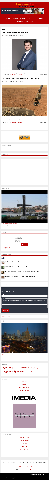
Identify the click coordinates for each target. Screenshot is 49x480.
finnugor (19, 368)
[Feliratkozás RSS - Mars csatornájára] (2, 128)
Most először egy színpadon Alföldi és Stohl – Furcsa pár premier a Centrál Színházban (22, 271)
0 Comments (19, 74)
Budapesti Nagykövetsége (24, 449)
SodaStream (15, 368)
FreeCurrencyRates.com (5, 316)
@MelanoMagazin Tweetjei (6, 284)
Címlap (4, 462)
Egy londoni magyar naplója (24, 438)
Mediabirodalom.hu (24, 384)
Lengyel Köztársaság (24, 447)
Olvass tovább (43, 74)
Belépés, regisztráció (6, 145)
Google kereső (4, 154)
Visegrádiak (13, 462)
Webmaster (32, 469)
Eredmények (5, 248)
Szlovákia (18, 240)
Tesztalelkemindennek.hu (24, 390)
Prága (2, 358)
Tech (23, 462)
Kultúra (8, 462)
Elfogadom (32, 474)
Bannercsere (33, 466)
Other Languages (38, 462)
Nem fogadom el (40, 474)
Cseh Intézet (24, 443)
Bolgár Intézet (24, 446)
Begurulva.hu (24, 381)
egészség (26, 371)
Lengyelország (19, 238)
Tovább (46, 374)
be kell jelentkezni (12, 74)
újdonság (35, 368)
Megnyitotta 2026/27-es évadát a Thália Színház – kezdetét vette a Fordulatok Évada (21, 276)
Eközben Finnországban (24, 437)
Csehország (18, 237)
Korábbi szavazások (6, 247)
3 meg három (5, 302)
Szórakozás (19, 462)
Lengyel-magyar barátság (24, 440)
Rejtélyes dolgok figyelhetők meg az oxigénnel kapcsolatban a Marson (20, 79)
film (32, 368)
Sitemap (44, 462)
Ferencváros (30, 371)
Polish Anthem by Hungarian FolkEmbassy (9, 223)
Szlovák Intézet (24, 444)
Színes (27, 462)
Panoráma (32, 462)
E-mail (3, 294)
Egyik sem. (18, 241)
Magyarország (8, 371)
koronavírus (25, 368)
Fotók (27, 21)
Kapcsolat (24, 464)
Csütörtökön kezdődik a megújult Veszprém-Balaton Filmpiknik (17, 266)
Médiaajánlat (21, 466)
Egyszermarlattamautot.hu (24, 387)
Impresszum (15, 466)
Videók (32, 21)
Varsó (2, 354)
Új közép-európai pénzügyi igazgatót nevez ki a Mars (15, 32)
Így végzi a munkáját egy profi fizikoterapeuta (14, 261)
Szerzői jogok (27, 466)
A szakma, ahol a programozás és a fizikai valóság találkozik (17, 256)
